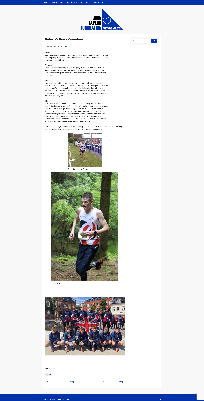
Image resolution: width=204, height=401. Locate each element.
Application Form (100, 2)
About (53, 2)
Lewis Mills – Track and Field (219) (111, 382)
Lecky (65, 46)
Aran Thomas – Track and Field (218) (59, 382)
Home (46, 2)
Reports (88, 2)
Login (160, 399)
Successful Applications (74, 2)
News (62, 2)
